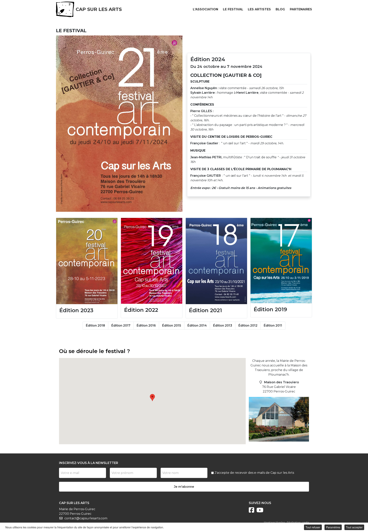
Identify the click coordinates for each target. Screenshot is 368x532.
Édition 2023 (76, 310)
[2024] (119, 123)
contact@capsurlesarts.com (85, 518)
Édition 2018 (95, 325)
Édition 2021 (205, 310)
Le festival (233, 9)
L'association (205, 9)
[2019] (281, 260)
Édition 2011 (273, 325)
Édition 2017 (120, 325)
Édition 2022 (141, 310)
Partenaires (301, 9)
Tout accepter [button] (354, 527)
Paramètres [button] (333, 527)
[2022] (151, 260)
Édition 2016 (146, 325)
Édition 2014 (197, 325)
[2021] (216, 261)
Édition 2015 (171, 325)
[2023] (86, 261)
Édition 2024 (207, 59)
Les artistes (259, 9)
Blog (280, 9)
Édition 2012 (247, 325)
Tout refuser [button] (313, 527)
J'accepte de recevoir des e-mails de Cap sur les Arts (254, 473)
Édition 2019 (270, 309)
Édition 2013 (222, 325)
